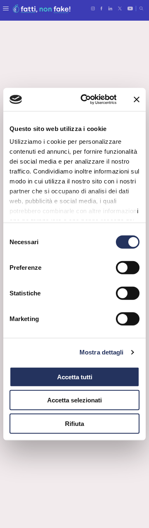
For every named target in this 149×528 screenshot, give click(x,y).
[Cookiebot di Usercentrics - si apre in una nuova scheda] (86, 99)
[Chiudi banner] (136, 99)
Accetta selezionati (74, 400)
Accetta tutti (74, 376)
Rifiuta (74, 423)
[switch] (127, 267)
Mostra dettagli (101, 352)
